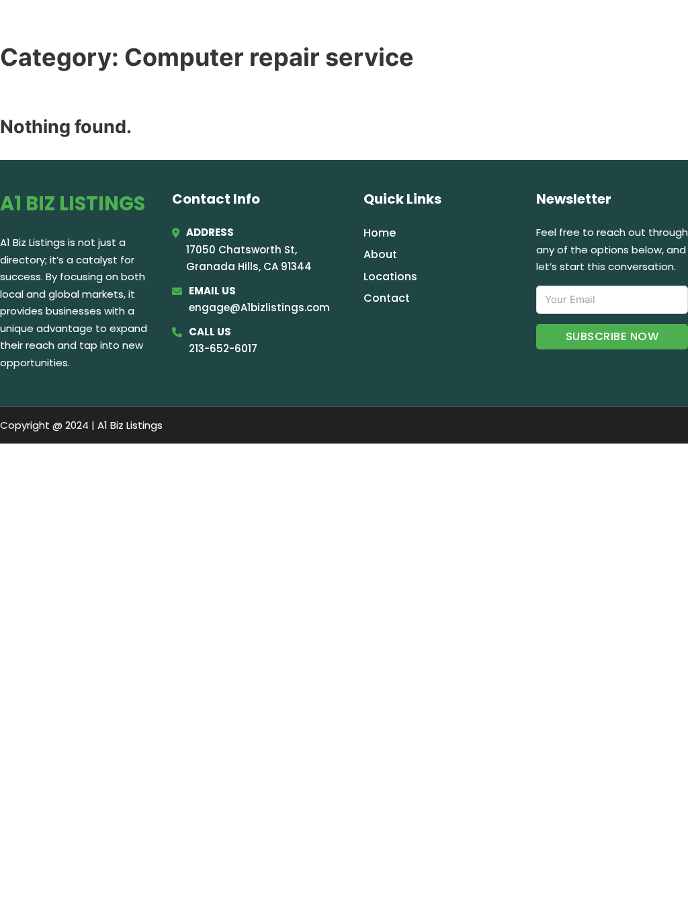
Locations (573, 28)
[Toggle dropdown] (669, 29)
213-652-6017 (223, 348)
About (380, 254)
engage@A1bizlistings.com (259, 307)
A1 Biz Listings (94, 28)
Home (509, 28)
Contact (386, 298)
